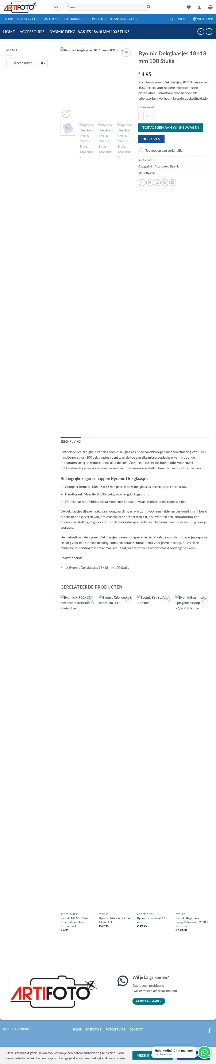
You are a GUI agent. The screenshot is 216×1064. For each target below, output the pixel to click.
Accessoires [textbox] (26, 63)
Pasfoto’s (50, 19)
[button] (199, 7)
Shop (9, 19)
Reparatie (96, 19)
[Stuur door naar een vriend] (157, 182)
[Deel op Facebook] (142, 182)
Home (9, 31)
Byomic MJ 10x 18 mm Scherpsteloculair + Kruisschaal (75, 922)
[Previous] (67, 83)
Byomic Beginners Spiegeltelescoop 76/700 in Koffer (192, 922)
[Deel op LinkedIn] (172, 182)
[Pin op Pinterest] (164, 182)
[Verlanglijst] (189, 7)
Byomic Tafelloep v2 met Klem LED (115, 920)
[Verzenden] (148, 7)
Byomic (174, 166)
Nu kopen (151, 139)
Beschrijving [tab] (71, 441)
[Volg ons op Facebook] (209, 1030)
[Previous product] (209, 31)
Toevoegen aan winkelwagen (170, 127)
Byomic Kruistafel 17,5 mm (152, 920)
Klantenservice (122, 19)
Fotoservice (26, 19)
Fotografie (73, 19)
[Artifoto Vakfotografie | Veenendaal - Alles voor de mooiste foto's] (24, 7)
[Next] (125, 83)
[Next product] (200, 31)
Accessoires (32, 31)
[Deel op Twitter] (149, 182)
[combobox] (27, 63)
